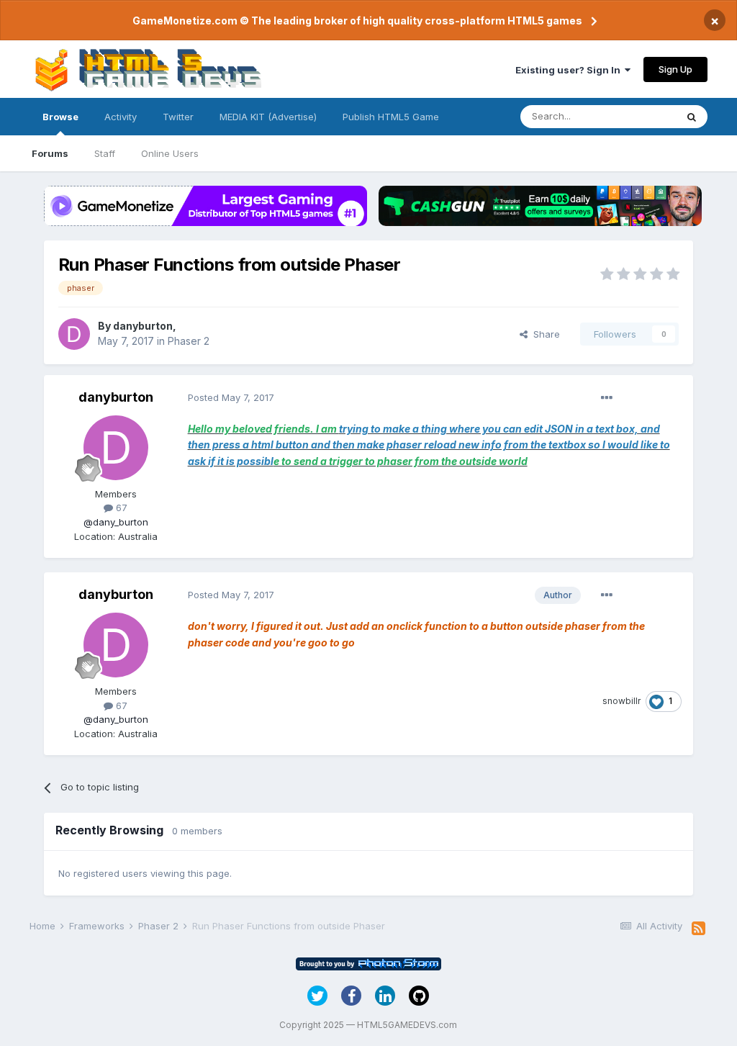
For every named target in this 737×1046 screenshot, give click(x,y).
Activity (120, 116)
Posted (231, 397)
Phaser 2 (188, 341)
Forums (50, 153)
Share (544, 334)
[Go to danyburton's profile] (74, 334)
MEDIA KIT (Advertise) (268, 116)
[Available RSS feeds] (698, 929)
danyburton (143, 326)
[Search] (691, 116)
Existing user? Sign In (570, 70)
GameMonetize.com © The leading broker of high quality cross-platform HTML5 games (357, 20)
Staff (104, 153)
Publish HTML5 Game (391, 116)
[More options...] (606, 398)
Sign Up (675, 69)
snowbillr (621, 700)
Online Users (170, 153)
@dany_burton (115, 522)
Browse (60, 116)
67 (120, 507)
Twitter (178, 116)
